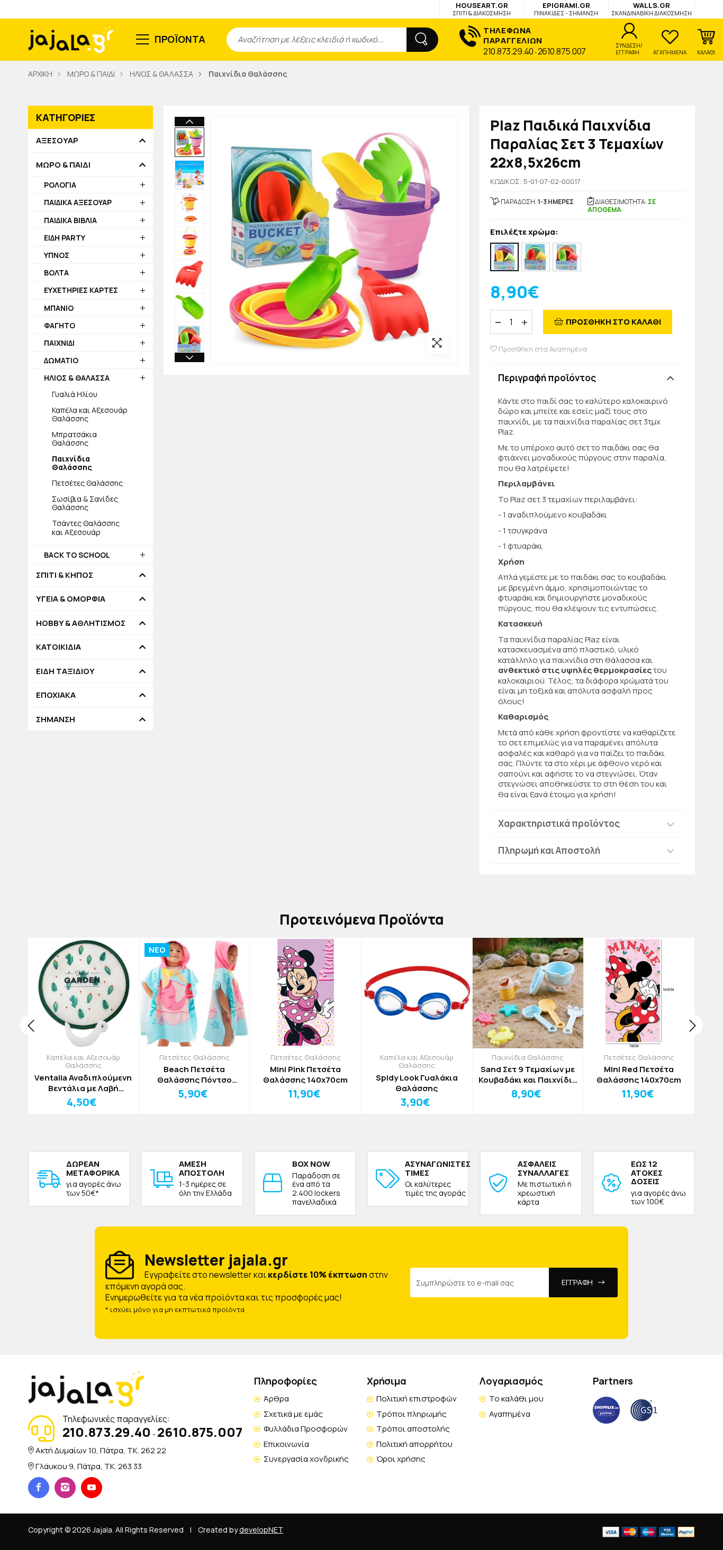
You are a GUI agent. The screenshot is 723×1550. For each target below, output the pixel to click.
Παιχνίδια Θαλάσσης (528, 1057)
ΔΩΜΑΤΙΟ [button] (61, 360)
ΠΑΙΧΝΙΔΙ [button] (59, 343)
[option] (189, 142)
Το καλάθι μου (516, 1398)
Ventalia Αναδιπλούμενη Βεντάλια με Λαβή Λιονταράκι (83, 1083)
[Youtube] (91, 1487)
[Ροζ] (504, 257)
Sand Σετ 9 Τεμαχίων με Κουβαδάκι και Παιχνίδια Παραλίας (527, 1074)
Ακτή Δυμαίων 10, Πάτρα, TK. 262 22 (100, 1450)
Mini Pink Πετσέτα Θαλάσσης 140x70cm (305, 1074)
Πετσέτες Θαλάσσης (87, 483)
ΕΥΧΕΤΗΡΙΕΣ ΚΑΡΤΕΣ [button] (81, 290)
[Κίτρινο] (567, 257)
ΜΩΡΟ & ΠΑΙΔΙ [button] (63, 165)
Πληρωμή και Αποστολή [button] (549, 850)
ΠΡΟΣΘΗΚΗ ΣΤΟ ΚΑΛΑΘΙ (613, 321)
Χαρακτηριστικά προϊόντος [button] (559, 823)
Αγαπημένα (509, 1413)
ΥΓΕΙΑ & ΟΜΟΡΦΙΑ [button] (70, 599)
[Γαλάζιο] (535, 257)
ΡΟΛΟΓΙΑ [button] (60, 185)
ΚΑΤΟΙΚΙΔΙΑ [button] (58, 647)
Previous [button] (189, 121)
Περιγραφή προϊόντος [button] (547, 378)
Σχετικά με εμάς (293, 1413)
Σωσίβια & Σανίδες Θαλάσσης (85, 503)
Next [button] (189, 357)
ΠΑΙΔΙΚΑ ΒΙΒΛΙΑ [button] (70, 220)
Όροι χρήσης (401, 1458)
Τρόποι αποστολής (413, 1428)
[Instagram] (65, 1487)
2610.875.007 (562, 51)
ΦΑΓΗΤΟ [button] (59, 325)
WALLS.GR (651, 9)
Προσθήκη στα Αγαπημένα (542, 349)
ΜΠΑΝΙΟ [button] (59, 308)
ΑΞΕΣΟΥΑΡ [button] (57, 140)
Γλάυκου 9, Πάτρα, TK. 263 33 (88, 1466)
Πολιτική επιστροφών (416, 1398)
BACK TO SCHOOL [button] (77, 555)
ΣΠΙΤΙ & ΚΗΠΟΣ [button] (64, 575)
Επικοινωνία (286, 1444)
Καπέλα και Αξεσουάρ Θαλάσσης (90, 414)
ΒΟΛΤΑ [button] (56, 272)
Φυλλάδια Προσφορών (306, 1428)
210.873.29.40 (508, 51)
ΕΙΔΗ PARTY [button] (64, 238)
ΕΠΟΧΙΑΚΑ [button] (56, 695)
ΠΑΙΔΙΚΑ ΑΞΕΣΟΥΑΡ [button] (78, 202)
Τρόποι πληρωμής (411, 1413)
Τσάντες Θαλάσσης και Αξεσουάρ (86, 527)
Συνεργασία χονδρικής (306, 1458)
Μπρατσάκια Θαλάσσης (74, 438)
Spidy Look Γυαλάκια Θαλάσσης (417, 1083)
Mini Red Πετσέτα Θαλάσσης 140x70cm (639, 1074)
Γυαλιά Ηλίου (74, 394)
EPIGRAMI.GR (566, 9)
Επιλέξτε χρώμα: (524, 232)
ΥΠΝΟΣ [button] (56, 255)
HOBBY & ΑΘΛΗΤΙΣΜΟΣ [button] (80, 623)
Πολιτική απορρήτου (414, 1444)
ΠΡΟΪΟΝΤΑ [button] (180, 39)
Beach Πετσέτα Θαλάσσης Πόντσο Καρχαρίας (194, 1074)
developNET (261, 1530)
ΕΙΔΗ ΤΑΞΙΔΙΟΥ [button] (65, 671)
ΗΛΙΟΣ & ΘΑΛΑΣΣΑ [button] (77, 378)
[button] (706, 42)
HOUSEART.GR (482, 9)
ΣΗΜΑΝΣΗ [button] (55, 719)
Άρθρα (276, 1398)
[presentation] (30, 1025)
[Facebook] (38, 1487)
